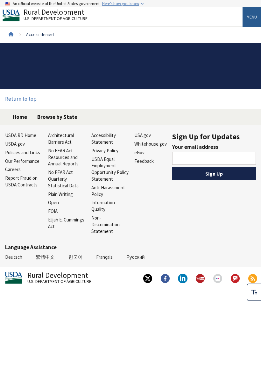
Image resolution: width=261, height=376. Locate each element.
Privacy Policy (104, 151)
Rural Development (56, 15)
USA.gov (142, 135)
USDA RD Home (20, 135)
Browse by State (57, 116)
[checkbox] (254, 292)
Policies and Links (22, 152)
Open (53, 202)
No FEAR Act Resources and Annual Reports (63, 157)
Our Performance (22, 161)
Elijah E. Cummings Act (66, 223)
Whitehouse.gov (150, 144)
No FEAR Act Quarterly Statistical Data (63, 179)
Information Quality (103, 205)
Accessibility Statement (103, 138)
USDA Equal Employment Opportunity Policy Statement (110, 169)
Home (20, 116)
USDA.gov (15, 144)
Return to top (21, 98)
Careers (13, 169)
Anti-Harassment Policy (108, 190)
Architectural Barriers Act (61, 138)
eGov (139, 152)
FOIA (53, 211)
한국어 (75, 257)
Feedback (144, 161)
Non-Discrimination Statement (105, 224)
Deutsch (13, 257)
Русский (135, 257)
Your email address (195, 146)
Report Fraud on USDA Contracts (21, 181)
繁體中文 (45, 257)
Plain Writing (60, 194)
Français (104, 257)
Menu (252, 17)
